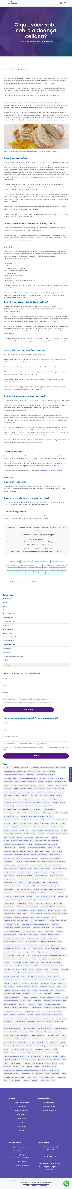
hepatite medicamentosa (41, 924)
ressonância (22, 1004)
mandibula (7, 962)
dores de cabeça (52, 882)
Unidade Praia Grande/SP (50, 1110)
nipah (49, 976)
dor (57, 879)
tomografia (14, 1049)
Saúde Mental (7, 652)
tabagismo (12, 1042)
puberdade (34, 997)
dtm (39, 886)
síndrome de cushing (29, 1028)
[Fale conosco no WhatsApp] (67, 1184)
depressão (22, 847)
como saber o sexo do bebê (38, 569)
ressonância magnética (57, 569)
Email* (5, 685)
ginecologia (7, 917)
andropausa (32, 781)
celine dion (7, 823)
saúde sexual (41, 1021)
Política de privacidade (39, 1185)
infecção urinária (53, 934)
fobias (33, 910)
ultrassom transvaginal (49, 1066)
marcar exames (26, 561)
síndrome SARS (41, 1032)
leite (29, 948)
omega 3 (61, 980)
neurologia (41, 976)
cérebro (15, 823)
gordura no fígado (9, 920)
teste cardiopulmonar (28, 1046)
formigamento (41, 910)
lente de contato (38, 948)
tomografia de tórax (26, 1049)
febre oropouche (9, 907)
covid (5, 837)
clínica (46, 827)
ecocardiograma (53, 886)
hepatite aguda (26, 924)
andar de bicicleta (20, 781)
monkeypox (64, 969)
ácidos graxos (60, 767)
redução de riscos (25, 1000)
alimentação (30, 774)
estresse (60, 896)
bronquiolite (7, 802)
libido (13, 952)
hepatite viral (56, 924)
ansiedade (50, 785)
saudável (30, 1014)
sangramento (51, 1011)
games (32, 914)
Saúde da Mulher (8, 641)
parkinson (7, 990)
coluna (34, 830)
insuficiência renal (33, 938)
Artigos (5, 602)
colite (27, 830)
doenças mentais (9, 875)
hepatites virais (8, 927)
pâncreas (35, 987)
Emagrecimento (8, 618)
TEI (46, 1042)
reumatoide (47, 1007)
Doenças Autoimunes (10, 614)
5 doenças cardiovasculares (17, 569)
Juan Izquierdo (8, 948)
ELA (18, 889)
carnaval (51, 820)
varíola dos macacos (41, 561)
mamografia (42, 959)
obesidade (34, 980)
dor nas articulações (32, 882)
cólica (22, 830)
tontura (47, 1049)
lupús (34, 955)
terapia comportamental (11, 1046)
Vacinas (5, 660)
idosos (52, 931)
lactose (17, 948)
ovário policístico (9, 987)
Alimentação (7, 598)
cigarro (6, 827)
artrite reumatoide (58, 788)
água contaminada (34, 771)
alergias (21, 774)
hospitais (40, 931)
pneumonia (7, 993)
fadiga (31, 903)
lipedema (57, 952)
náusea (55, 973)
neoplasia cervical (9, 976)
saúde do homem (47, 1018)
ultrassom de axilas (18, 1066)
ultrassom (13, 573)
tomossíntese (39, 1049)
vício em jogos (49, 1077)
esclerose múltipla (57, 893)
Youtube (41, 551)
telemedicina (54, 1042)
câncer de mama (36, 806)
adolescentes (21, 771)
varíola (64, 1073)
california (46, 802)
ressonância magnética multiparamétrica (16, 1007)
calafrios (28, 802)
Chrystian (62, 823)
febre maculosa (46, 903)
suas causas (7, 1039)
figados (12, 910)
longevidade (20, 955)
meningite (7, 969)
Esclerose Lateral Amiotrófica (40, 893)
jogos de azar (44, 945)
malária (34, 959)
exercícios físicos (9, 903)
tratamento (46, 1056)
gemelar (39, 914)
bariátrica (7, 799)
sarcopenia (21, 1014)
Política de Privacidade (21, 1165)
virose (5, 1080)
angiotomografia (23, 785)
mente (24, 969)
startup (64, 1035)
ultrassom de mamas (32, 1066)
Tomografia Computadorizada (13, 656)
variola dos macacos (10, 1077)
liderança (26, 952)
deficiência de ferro (54, 840)
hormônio (59, 927)
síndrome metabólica (27, 1032)
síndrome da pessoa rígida (12, 1028)
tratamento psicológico (29, 1060)
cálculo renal (37, 802)
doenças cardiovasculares (42, 868)
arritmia (29, 788)
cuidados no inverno (25, 840)
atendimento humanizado (45, 792)
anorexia (34, 785)
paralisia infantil (61, 987)
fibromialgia (48, 565)
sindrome (49, 1025)
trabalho (54, 1049)
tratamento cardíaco (58, 1056)
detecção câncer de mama (36, 847)
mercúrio (31, 969)
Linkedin (58, 551)
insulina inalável (53, 938)
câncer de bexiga (9, 806)
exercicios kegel (22, 903)
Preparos (21, 1130)
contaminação (8, 834)
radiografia (64, 997)
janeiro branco (8, 945)
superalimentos (37, 1039)
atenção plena (29, 792)
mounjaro (40, 973)
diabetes (23, 851)
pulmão (42, 997)
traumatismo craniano (45, 1060)
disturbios (35, 858)
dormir (18, 886)
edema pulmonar (9, 889)
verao (28, 1077)
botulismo (44, 799)
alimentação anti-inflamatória (46, 774)
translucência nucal (24, 1053)
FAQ (21, 1122)
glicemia (39, 917)
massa (25, 962)
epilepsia (18, 893)
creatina (12, 837)
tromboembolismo (15, 1063)
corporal (65, 834)
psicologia (25, 997)
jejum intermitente (57, 561)
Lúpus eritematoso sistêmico (58, 955)
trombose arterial (37, 1063)
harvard (63, 920)
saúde (38, 1014)
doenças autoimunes (11, 298)
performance (43, 990)
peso (51, 990)
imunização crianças (10, 934)
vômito (53, 1080)
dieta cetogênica (56, 851)
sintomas (51, 1032)
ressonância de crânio (36, 1004)
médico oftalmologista (31, 966)
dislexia (27, 858)
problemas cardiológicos (11, 997)
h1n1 (32, 920)
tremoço (57, 1060)
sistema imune (8, 1035)
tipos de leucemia (25, 573)
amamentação (60, 778)
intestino (20, 941)
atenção (20, 792)
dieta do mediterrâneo (22, 854)
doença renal (49, 865)
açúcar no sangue (9, 771)
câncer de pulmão (9, 813)
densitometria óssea (10, 847)
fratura (64, 910)
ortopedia (7, 983)
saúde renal (30, 1021)
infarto (36, 934)
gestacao (47, 914)
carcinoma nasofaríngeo (11, 820)
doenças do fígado (10, 872)
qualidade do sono (53, 997)
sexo (20, 1025)
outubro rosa (62, 983)
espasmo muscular (19, 896)
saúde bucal (46, 1014)
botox (37, 799)
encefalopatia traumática (57, 889)
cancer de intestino (23, 806)
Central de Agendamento (21, 1147)
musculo (48, 973)
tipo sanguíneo (63, 1046)
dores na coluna (9, 886)
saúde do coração (21, 1018)
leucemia (6, 952)
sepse (15, 1025)
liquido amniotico (9, 955)
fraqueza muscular (54, 910)
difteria (33, 854)
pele (23, 990)
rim (17, 1011)
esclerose (26, 893)
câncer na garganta (61, 813)
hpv (46, 931)
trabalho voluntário (9, 1053)
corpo (58, 834)
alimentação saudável (11, 778)
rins (21, 1011)
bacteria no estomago (47, 795)
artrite (49, 788)
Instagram (49, 551)
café (21, 802)
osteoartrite (25, 983)
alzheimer (50, 778)
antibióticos (7, 788)
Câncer (5, 606)
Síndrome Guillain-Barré (11, 1032)
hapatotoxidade (54, 920)
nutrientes (26, 980)
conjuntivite (63, 830)
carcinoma (49, 816)
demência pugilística (18, 844)
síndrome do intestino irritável (52, 471)
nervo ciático (21, 976)
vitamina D (35, 1080)
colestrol (15, 830)
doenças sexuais (24, 879)
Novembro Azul (8, 629)
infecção (43, 934)
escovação (7, 896)
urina (51, 1070)
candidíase (23, 816)
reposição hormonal (10, 1004)
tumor (61, 1063)
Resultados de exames (21, 1151)
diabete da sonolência (11, 851)
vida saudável (60, 1077)
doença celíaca (60, 861)
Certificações (21, 1107)
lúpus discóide (42, 955)
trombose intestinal (51, 1063)
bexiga (25, 799)
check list (36, 823)
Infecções (6, 625)
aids (43, 771)
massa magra (34, 962)
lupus (28, 955)
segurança (7, 1025)
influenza (15, 938)
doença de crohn (22, 865)
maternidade (57, 962)
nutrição (17, 980)
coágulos (53, 827)
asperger (12, 792)
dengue (30, 844)
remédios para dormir (59, 1000)
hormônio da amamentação (12, 931)
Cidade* (6, 692)
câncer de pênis (35, 809)
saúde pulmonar (20, 1021)
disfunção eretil (42, 854)
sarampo (13, 1014)
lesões (64, 948)
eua (67, 896)
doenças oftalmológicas (24, 875)
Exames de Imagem (9, 621)
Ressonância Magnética (10, 637)
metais (38, 969)
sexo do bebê (28, 1025)
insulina (43, 938)
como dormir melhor (51, 830)
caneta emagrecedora (36, 816)
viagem (35, 1077)
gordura (54, 917)
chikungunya (45, 823)
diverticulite (57, 858)
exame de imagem (16, 900)
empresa (44, 889)
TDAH (28, 1042)
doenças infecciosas (56, 872)
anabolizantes (8, 781)
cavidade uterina (61, 820)
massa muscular (46, 962)
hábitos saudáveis (40, 920)
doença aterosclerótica (31, 861)
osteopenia (34, 983)
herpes (17, 927)
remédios (47, 1000)
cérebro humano (25, 823)
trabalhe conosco (12, 565)
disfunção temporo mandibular (13, 858)
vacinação (38, 1073)
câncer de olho (49, 806)
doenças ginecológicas (40, 872)
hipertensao (46, 927)
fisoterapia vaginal (23, 910)
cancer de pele (23, 809)
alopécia (42, 778)
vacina (57, 1070)
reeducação (37, 1000)
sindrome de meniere (27, 565)
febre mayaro (57, 903)
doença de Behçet (9, 865)
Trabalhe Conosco (21, 1118)
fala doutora (14, 561)
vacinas (46, 1073)
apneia (22, 788)
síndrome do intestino (60, 1028)
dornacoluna (26, 886)
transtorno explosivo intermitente (14, 1056)
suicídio (16, 1039)
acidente (6, 767)
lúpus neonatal (8, 959)
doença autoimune (47, 861)
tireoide (6, 1049)
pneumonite (17, 993)
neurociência (32, 976)
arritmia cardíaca (39, 788)
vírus (11, 1080)
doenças (58, 865)
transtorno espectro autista (50, 1053)
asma (5, 792)
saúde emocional (61, 1018)
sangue (59, 1011)
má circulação (19, 959)
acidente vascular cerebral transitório (42, 767)
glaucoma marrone (28, 917)
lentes (47, 948)
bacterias (59, 795)
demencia (7, 844)
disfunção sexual (55, 854)
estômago (52, 896)
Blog (22, 41)
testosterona (52, 1046)
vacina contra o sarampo (11, 1073)
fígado (6, 910)
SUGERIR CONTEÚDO (71, 774)
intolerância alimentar (48, 941)
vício (41, 1077)
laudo (24, 948)
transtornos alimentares (33, 1056)
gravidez (20, 920)
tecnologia (40, 1042)
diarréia (30, 851)
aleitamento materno (10, 774)
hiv (53, 927)
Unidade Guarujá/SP (49, 1107)
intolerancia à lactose (32, 941)
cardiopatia (34, 820)
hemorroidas (8, 924)
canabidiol (54, 802)
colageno (62, 827)
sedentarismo (39, 573)
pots (40, 993)
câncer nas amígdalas (11, 816)
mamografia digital (55, 959)
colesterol (7, 830)
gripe (26, 920)
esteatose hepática (41, 896)
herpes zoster (26, 927)
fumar (19, 914)
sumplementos (25, 1039)
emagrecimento (26, 889)
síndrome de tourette (44, 1028)
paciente (27, 987)
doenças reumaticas (10, 879)
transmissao (36, 1053)
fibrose (52, 907)
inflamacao (7, 938)
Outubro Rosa (7, 633)
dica (36, 851)
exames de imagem (30, 900)
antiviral (15, 788)
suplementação (49, 1039)
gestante (65, 914)
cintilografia (14, 827)
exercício (55, 900)
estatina (29, 896)
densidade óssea (40, 844)
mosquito (17, 973)
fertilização (20, 907)
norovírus (56, 976)
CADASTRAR (28, 710)
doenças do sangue (24, 872)
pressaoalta (47, 993)
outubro (53, 983)
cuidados (54, 837)
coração (26, 834)
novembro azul (8, 980)
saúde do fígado (35, 1018)
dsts (34, 886)
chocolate (54, 823)
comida (40, 830)
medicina (18, 966)
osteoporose (45, 983)
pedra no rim (16, 990)
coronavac (50, 834)
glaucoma (16, 917)
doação (19, 861)
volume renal (45, 1080)
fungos (25, 914)
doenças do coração (59, 868)
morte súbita (7, 973)
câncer (62, 802)
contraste (18, 834)
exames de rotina (44, 900)
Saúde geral (7, 648)
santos (6, 1014)
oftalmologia (52, 980)
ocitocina (43, 980)
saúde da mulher (57, 1014)
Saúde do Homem (9, 645)
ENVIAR (36, 756)
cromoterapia (29, 837)
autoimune (25, 795)
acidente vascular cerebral (20, 767)
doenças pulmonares (41, 875)
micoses (45, 969)
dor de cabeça (8, 882)
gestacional (56, 914)
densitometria (52, 844)
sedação (50, 1021)
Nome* (5, 678)
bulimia (15, 802)
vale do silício (55, 1073)
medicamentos (8, 966)
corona (33, 834)
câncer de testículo (35, 813)
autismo (16, 795)
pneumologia (60, 990)
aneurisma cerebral (60, 781)
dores (43, 882)
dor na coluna (19, 882)
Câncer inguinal (48, 813)
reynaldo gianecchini (59, 1007)
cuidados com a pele (10, 840)
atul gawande (8, 795)
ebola (44, 886)
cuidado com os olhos (42, 837)
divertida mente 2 (9, 861)
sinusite (58, 1032)
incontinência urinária (25, 934)
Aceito (27, 1185)
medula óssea (44, 966)
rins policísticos (29, 1011)
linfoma (33, 952)
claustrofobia (38, 827)
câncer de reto (22, 813)
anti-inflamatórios (61, 785)
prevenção (57, 993)
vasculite (21, 1077)
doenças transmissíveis (39, 879)
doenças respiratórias (57, 875)
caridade (43, 820)
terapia (62, 1042)
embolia (36, 889)
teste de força (41, 1046)
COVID (39, 565)
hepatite (16, 924)
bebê (13, 799)
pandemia (43, 987)
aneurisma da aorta (10, 785)
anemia (40, 781)
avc (32, 795)
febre (37, 903)
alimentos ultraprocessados (28, 778)
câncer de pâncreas (10, 809)
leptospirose (55, 948)
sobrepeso (50, 1035)
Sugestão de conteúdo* (11, 737)
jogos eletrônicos (56, 945)
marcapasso (17, 962)
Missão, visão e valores (21, 1103)
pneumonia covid (61, 565)
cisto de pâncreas (25, 827)
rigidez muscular (9, 1011)
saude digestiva (9, 1018)
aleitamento (51, 771)
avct (36, 795)
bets (19, 799)
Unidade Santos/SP (50, 1103)
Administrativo (21, 1161)
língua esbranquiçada (45, 952)
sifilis (36, 1025)
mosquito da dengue (28, 973)
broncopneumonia (56, 799)
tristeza (64, 1060)
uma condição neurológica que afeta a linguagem (31, 1070)
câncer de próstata (49, 809)
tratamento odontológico (11, 1060)
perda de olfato (32, 990)
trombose (27, 1063)
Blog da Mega (21, 1114)
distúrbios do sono (46, 858)
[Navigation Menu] (65, 3)
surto (5, 1042)
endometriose (8, 893)
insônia (23, 938)
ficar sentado (61, 907)
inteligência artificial (10, 941)
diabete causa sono (53, 847)
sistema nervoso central (22, 1035)
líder (19, 952)
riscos (38, 1011)
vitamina (17, 1080)
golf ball (46, 917)
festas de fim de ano (32, 907)
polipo (34, 993)
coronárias (41, 834)
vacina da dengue (27, 1073)
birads (31, 799)
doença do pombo (36, 865)
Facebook (33, 551)
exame (6, 900)
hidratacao (36, 927)
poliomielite (26, 993)
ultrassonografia (9, 1070)
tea (33, 1042)
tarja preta (21, 1042)
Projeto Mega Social (21, 1110)
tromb (5, 1063)
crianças (19, 837)
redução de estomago (11, 1000)
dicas (42, 851)
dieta (47, 851)
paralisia (52, 987)
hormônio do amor (29, 931)
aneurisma (48, 781)
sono (57, 1035)
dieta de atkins (8, 854)
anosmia (41, 785)
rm (43, 1011)
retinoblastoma (36, 1007)
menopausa (16, 969)
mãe (27, 959)
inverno (59, 941)
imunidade (60, 931)
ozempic (19, 987)
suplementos (61, 1039)
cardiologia (25, 820)
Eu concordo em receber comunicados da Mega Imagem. (25, 699)
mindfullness (54, 969)
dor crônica (63, 879)
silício (42, 1025)
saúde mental (8, 1021)
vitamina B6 (26, 1080)
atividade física (59, 792)
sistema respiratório (38, 1035)
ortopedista (15, 983)
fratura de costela (9, 914)
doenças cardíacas (25, 868)
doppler (50, 879)
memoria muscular (57, 966)
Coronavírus (7, 610)
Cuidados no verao (40, 840)
